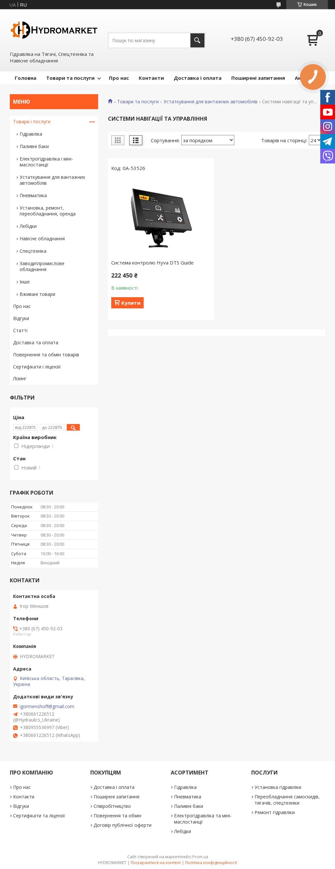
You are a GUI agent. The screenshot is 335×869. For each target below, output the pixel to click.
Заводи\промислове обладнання (42, 266)
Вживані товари (37, 294)
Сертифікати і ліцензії (37, 367)
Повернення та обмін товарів (46, 354)
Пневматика (33, 195)
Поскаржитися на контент (156, 862)
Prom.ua (200, 857)
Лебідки (28, 226)
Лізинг (19, 378)
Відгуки (21, 318)
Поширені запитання (258, 78)
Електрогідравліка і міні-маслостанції (46, 162)
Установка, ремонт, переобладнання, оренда (48, 211)
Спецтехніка (33, 251)
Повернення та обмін (117, 815)
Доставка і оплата (197, 78)
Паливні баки (34, 146)
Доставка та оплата (35, 342)
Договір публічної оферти (122, 825)
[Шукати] (197, 40)
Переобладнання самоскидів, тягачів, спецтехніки (287, 799)
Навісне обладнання (42, 238)
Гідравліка (31, 134)
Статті (20, 330)
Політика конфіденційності (211, 862)
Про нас (119, 78)
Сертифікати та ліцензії (39, 815)
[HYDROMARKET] (54, 29)
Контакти (151, 78)
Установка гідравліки (278, 787)
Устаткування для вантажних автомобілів (210, 102)
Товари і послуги (31, 121)
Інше (25, 282)
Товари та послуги (70, 78)
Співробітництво (112, 806)
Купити (130, 302)
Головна (25, 78)
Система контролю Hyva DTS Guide (152, 262)
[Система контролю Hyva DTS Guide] (161, 217)
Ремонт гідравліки (275, 812)
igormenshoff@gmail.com (47, 706)
